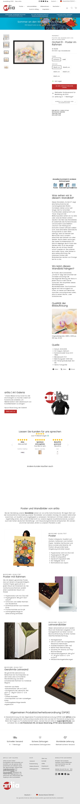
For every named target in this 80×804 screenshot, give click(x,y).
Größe (55, 64)
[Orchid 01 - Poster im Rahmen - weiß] (53, 173)
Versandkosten (65, 51)
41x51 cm (56, 72)
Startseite (55, 35)
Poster (21, 6)
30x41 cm (56, 67)
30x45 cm (66, 67)
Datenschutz (45, 768)
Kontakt (44, 761)
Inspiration (46, 9)
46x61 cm (66, 72)
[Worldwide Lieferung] (65, 737)
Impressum (45, 766)
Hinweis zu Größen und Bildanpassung (64, 102)
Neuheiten (56, 6)
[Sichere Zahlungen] (40, 737)
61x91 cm (56, 76)
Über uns (44, 758)
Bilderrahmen (45, 6)
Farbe (54, 56)
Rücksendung (34, 763)
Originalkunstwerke (9, 769)
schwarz (56, 59)
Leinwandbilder (32, 6)
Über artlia (18, 1)
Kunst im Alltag (34, 9)
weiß (64, 59)
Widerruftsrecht (34, 766)
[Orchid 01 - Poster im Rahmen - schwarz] (53, 171)
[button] (12, 445)
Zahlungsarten (34, 769)
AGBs (43, 763)
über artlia (10, 411)
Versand (32, 761)
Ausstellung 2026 (8, 1)
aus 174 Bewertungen (39, 436)
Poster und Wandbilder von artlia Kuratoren (62, 38)
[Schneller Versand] (15, 737)
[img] (40, 434)
